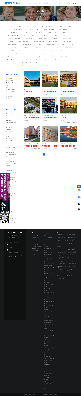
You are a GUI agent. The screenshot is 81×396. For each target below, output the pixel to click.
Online (40, 65)
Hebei (61, 26)
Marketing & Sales (10, 177)
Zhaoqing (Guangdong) (40, 56)
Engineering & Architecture (12, 131)
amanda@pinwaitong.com (15, 242)
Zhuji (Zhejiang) (44, 35)
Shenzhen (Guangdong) (15, 32)
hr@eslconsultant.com (14, 245)
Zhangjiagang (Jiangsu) (40, 47)
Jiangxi (11, 41)
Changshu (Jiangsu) (51, 44)
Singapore (10, 56)
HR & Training (9, 165)
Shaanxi (72, 44)
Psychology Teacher (11, 122)
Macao (65, 59)
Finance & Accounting (11, 209)
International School (10, 89)
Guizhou (65, 62)
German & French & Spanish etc (10, 142)
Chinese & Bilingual (10, 129)
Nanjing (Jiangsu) (68, 47)
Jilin (73, 59)
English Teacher (9, 113)
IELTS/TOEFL (9, 215)
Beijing (10, 26)
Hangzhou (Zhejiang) (43, 38)
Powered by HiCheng (53, 394)
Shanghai (28, 32)
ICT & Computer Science (12, 172)
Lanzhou (44, 53)
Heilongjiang (47, 59)
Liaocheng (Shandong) (24, 56)
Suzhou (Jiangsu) (63, 29)
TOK (7, 202)
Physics (8, 136)
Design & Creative (10, 168)
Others (7, 100)
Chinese (8, 98)
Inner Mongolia (26, 47)
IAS (7, 204)
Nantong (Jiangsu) (13, 47)
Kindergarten (9, 78)
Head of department (11, 218)
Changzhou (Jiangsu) (13, 35)
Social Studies (9, 197)
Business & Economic (11, 161)
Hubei (37, 59)
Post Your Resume (45, 3)
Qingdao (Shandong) (49, 29)
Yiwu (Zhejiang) (55, 47)
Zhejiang (70, 26)
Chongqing (34, 26)
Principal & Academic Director (10, 185)
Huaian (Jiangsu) (27, 59)
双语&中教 (8, 120)
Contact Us (69, 3)
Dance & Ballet (9, 220)
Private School (9, 96)
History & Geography (11, 156)
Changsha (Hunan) (66, 38)
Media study (9, 195)
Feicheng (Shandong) (39, 41)
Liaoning (25, 35)
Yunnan (44, 50)
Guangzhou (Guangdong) (48, 26)
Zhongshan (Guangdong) (16, 53)
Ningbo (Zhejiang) (67, 32)
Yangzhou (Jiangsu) (52, 32)
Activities (8, 213)
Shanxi (55, 35)
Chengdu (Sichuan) (22, 26)
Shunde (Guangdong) (12, 59)
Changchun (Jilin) (40, 62)
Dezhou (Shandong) (32, 53)
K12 (7, 87)
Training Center (9, 94)
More (57, 65)
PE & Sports (9, 138)
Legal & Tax (9, 170)
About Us (34, 3)
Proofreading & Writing (11, 222)
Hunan (53, 50)
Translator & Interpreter (11, 159)
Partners (60, 3)
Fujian (72, 35)
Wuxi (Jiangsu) (39, 32)
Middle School (9, 82)
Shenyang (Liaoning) (27, 44)
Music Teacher (9, 134)
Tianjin (63, 35)
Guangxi (39, 44)
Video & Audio (9, 174)
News (64, 3)
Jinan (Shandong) (53, 41)
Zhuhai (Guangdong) (23, 41)
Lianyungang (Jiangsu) (65, 53)
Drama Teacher (10, 127)
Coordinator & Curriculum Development (12, 189)
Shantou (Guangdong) (32, 50)
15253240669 (12, 250)
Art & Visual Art (9, 211)
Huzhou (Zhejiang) (64, 50)
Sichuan (49, 65)
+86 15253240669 (13, 239)
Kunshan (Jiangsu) (34, 29)
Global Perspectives (10, 193)
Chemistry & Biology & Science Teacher (11, 151)
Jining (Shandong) (67, 41)
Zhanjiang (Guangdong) (28, 65)
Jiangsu (63, 44)
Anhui (53, 53)
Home (30, 3)
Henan (33, 35)
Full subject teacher (10, 147)
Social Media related (11, 181)
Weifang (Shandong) (12, 44)
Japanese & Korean (11, 154)
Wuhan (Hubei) (29, 38)
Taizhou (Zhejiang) (26, 62)
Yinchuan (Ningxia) (54, 62)
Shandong (53, 56)
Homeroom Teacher (11, 115)
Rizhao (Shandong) (16, 50)
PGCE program (53, 3)
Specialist (8, 199)
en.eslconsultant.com (13, 252)
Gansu (56, 59)
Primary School (9, 80)
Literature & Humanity (12, 124)
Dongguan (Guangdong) (67, 56)
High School (9, 85)
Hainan (55, 38)
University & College (10, 91)
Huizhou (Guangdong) (19, 29)
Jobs (39, 3)
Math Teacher (9, 118)
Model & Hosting (10, 179)
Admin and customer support (13, 163)
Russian (8, 206)
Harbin (15, 62)
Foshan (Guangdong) (15, 38)
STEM (7, 145)
